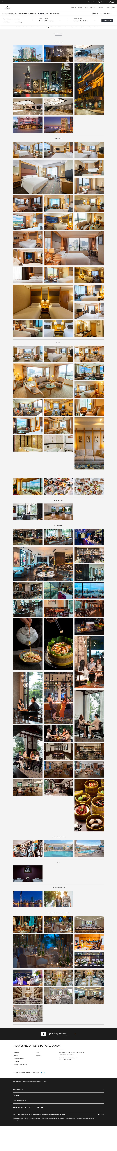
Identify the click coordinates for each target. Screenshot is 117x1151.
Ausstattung (46, 27)
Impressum (38, 1055)
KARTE (96, 13)
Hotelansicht (18, 27)
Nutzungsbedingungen (35, 1118)
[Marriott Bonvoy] (111, 2)
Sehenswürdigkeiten (80, 27)
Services (38, 27)
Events (107, 7)
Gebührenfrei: (68, 1058)
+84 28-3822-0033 (107, 13)
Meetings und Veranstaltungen (95, 27)
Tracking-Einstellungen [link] (18, 1118)
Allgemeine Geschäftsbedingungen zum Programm (53, 1118)
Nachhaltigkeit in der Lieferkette (20, 1120)
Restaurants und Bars (90, 7)
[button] (97, 2)
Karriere (26, 1118)
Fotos (113, 7)
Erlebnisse (100, 7)
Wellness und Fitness (63, 27)
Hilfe (35, 1120)
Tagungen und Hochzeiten (20, 1064)
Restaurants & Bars (19, 1058)
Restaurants (54, 27)
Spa (72, 27)
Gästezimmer (26, 27)
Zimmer (80, 7)
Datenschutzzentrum (70, 1118)
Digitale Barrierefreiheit (88, 1118)
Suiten (33, 27)
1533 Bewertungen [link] (54, 13)
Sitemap (31, 1120)
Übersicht (73, 7)
